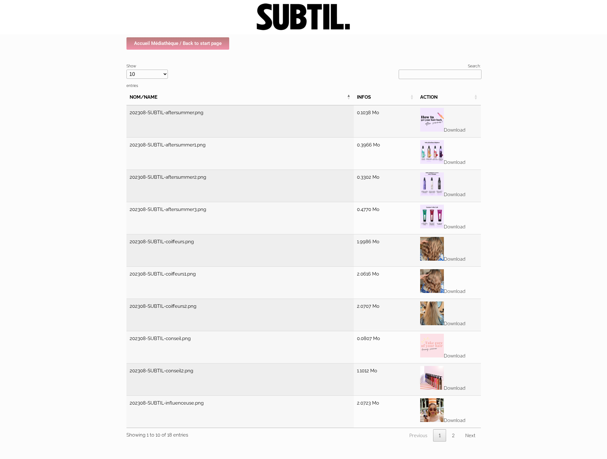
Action (429, 97)
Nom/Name (143, 97)
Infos (364, 97)
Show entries (132, 76)
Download (454, 130)
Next (470, 435)
